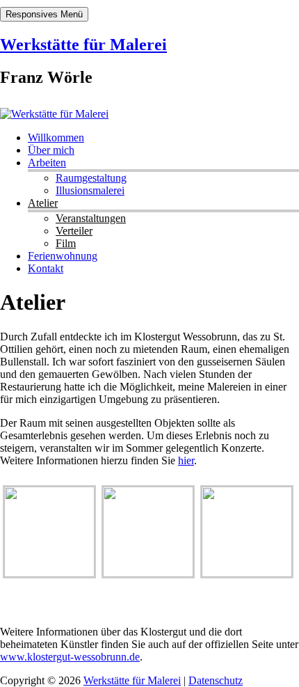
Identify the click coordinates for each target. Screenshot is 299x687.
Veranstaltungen (91, 218)
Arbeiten (47, 162)
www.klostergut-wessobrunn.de (70, 657)
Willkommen (56, 137)
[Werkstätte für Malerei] (54, 114)
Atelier (43, 203)
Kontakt (45, 268)
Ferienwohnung (62, 256)
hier (186, 460)
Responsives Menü (44, 14)
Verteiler (74, 231)
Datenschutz (215, 680)
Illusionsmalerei (90, 190)
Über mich (51, 150)
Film (66, 243)
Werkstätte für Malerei (83, 44)
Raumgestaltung (91, 178)
